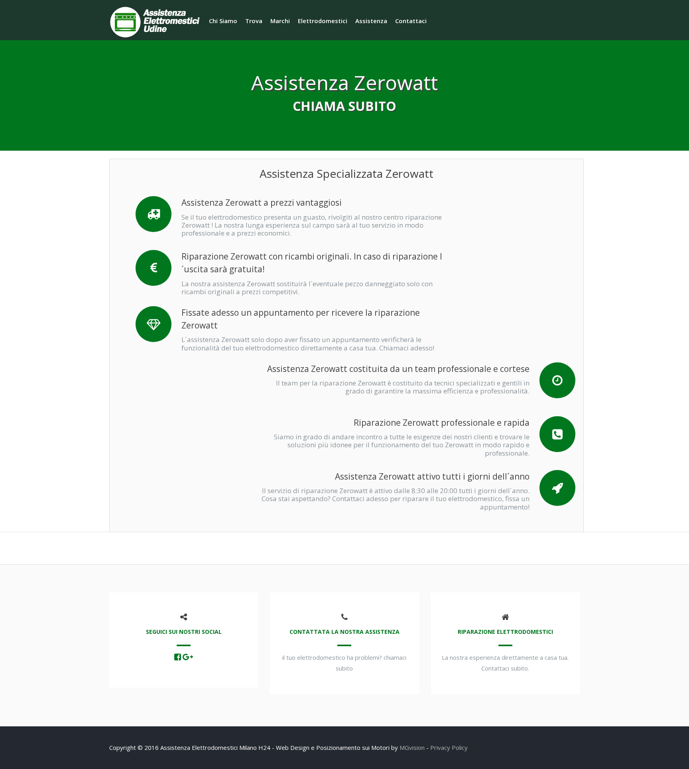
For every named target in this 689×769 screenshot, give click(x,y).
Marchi (280, 21)
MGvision (412, 747)
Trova (253, 21)
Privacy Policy (449, 747)
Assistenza (371, 21)
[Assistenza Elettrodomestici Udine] (157, 21)
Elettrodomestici (322, 21)
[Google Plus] (188, 657)
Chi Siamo (223, 21)
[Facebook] (177, 657)
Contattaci (411, 21)
